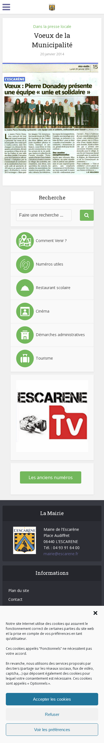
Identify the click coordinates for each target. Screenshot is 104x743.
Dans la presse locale (52, 26)
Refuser (52, 714)
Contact (15, 599)
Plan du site (18, 590)
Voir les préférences (52, 729)
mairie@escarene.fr (61, 553)
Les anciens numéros (51, 477)
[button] (95, 613)
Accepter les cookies (52, 699)
